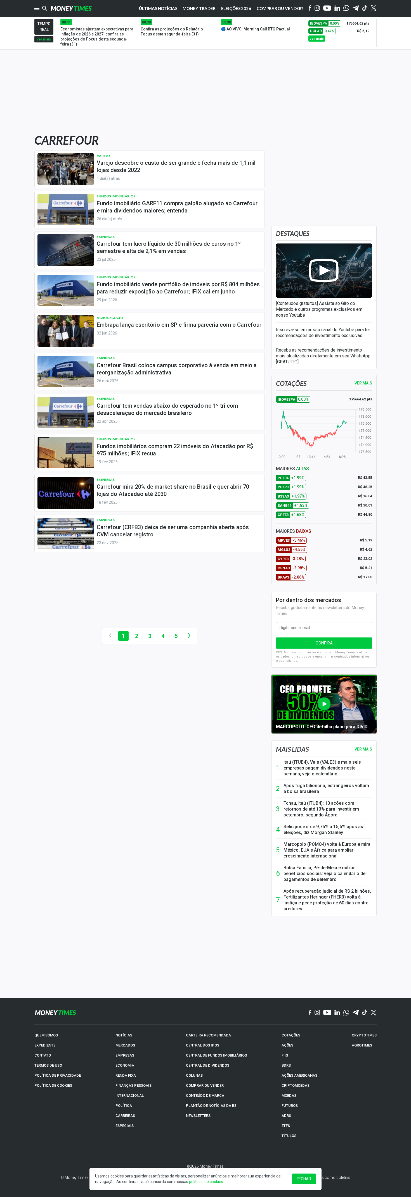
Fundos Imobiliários (116, 196)
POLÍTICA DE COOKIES (53, 1085)
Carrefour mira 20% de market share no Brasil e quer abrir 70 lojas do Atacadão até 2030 (173, 490)
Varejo (103, 156)
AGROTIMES (362, 1045)
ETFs (286, 1126)
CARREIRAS (125, 1116)
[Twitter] (373, 8)
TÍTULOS (289, 1136)
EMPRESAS (124, 1055)
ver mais (44, 39)
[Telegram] (355, 8)
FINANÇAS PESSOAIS (133, 1085)
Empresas (106, 237)
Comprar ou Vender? (280, 8)
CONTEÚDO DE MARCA (205, 1095)
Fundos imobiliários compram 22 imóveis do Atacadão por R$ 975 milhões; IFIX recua (175, 450)
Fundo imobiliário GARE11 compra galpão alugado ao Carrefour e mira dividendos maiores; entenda (177, 207)
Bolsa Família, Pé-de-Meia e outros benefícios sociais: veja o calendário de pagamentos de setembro (324, 873)
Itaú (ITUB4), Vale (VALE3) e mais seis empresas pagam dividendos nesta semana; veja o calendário (322, 768)
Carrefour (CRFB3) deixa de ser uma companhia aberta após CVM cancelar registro (173, 531)
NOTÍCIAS (123, 1035)
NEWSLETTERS (198, 1116)
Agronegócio (110, 318)
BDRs (286, 1065)
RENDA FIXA (125, 1075)
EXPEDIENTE (44, 1045)
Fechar (304, 1179)
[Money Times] (71, 8)
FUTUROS (290, 1105)
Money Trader (199, 8)
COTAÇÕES (291, 1035)
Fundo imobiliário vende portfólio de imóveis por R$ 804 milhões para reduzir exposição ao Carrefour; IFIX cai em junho (178, 288)
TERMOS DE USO (48, 1065)
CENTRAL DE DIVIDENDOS (207, 1065)
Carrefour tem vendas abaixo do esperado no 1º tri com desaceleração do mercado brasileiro (167, 409)
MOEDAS (289, 1095)
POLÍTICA (123, 1105)
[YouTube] (327, 8)
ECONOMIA (124, 1065)
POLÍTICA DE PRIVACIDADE (57, 1075)
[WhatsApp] (346, 8)
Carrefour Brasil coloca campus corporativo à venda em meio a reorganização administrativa (177, 369)
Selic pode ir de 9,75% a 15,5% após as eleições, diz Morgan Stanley (323, 829)
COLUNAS (194, 1075)
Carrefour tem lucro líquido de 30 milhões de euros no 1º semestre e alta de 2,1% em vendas (169, 247)
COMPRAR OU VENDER (205, 1085)
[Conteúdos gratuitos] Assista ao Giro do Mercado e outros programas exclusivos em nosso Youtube (319, 309)
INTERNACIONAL (129, 1095)
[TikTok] (364, 1012)
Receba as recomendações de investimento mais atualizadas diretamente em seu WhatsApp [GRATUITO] (323, 355)
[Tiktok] (364, 8)
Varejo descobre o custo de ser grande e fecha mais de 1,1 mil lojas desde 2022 (176, 166)
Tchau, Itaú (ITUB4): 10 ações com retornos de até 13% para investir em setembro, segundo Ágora (321, 809)
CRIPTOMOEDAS (296, 1085)
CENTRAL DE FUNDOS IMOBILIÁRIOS (216, 1055)
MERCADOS (125, 1045)
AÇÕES (287, 1045)
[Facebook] (310, 8)
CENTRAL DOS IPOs (202, 1045)
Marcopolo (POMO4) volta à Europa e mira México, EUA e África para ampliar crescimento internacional (327, 850)
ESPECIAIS (124, 1126)
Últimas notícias (158, 8)
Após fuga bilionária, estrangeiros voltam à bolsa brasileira (326, 788)
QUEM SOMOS (46, 1035)
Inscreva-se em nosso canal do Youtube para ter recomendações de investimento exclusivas (323, 332)
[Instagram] (317, 8)
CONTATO (42, 1055)
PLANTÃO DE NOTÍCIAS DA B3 (211, 1105)
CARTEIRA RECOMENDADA (208, 1035)
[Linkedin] (337, 8)
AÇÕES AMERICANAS (299, 1075)
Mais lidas (292, 749)
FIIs (285, 1055)
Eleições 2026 (236, 8)
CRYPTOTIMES (364, 1035)
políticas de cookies (206, 1181)
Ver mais (363, 749)
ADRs (286, 1116)
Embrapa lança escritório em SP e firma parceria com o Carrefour (179, 324)
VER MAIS (363, 383)
